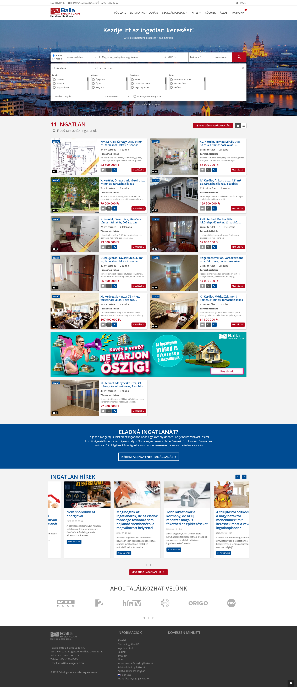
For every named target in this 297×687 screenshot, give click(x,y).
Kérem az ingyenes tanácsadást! (148, 457)
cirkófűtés (233, 196)
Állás (223, 12)
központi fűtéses (124, 273)
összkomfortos (107, 276)
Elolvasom (60, 541)
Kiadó (59, 58)
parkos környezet (117, 199)
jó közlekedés (214, 235)
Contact (126, 674)
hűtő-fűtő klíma (108, 196)
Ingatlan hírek (73, 476)
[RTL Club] (66, 603)
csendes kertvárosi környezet (213, 157)
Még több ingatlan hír (147, 572)
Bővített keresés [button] (138, 104)
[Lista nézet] (243, 125)
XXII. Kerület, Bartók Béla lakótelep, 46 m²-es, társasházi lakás (219, 222)
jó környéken (235, 315)
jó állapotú (210, 315)
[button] (243, 68)
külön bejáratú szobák (215, 199)
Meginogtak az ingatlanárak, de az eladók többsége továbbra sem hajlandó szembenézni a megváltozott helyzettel (123, 520)
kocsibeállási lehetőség (111, 312)
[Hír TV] (132, 603)
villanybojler (106, 235)
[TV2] (99, 603)
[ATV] (231, 603)
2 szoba (224, 235)
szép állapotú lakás (132, 315)
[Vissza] (237, 477)
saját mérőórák (212, 196)
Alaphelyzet (158, 104)
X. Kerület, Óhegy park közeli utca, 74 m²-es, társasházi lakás (123, 182)
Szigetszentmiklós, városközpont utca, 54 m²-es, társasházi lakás (221, 259)
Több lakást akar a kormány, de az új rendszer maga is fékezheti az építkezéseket (173, 518)
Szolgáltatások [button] (174, 12)
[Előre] (244, 477)
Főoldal (120, 12)
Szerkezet (134, 75)
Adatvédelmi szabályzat (131, 671)
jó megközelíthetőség (110, 399)
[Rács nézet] (238, 125)
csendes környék (228, 160)
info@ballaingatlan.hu (83, 2)
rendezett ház (107, 157)
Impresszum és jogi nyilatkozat (135, 663)
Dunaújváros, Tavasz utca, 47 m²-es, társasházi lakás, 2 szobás (122, 259)
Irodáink (239, 11)
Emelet (55, 75)
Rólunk (210, 12)
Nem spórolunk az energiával (67, 514)
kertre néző (129, 157)
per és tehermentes (109, 401)
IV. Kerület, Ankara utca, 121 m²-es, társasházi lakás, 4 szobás (221, 182)
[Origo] (198, 603)
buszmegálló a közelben (126, 196)
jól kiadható (219, 276)
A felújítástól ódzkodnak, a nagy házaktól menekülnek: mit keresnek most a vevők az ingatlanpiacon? (223, 520)
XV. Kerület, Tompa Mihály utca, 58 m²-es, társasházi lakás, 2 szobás (220, 145)
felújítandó (118, 157)
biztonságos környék (135, 199)
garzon (138, 157)
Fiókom (240, 2)
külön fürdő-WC (137, 276)
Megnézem (138, 169)
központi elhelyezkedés (210, 273)
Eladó (59, 55)
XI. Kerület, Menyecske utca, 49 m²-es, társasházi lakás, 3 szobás (122, 384)
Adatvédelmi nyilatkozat (131, 667)
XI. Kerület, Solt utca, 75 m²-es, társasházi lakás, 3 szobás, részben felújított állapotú (120, 300)
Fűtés (171, 75)
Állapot (94, 75)
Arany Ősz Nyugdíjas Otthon (134, 678)
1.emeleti (220, 238)
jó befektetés (221, 312)
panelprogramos (122, 276)
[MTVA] (165, 603)
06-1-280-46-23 (109, 2)
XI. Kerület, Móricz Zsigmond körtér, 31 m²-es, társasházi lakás (221, 298)
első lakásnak (125, 238)
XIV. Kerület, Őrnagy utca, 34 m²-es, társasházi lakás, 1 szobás (122, 143)
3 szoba (122, 401)
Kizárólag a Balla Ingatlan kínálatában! (117, 160)
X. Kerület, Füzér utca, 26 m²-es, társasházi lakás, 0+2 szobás (121, 220)
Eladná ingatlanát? (144, 12)
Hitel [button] (195, 12)
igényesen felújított (109, 238)
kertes (202, 196)
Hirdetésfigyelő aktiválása (215, 125)
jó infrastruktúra (207, 312)
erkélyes (224, 196)
